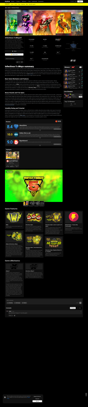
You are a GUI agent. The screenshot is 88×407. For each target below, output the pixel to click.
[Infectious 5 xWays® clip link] (7, 153)
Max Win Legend (32, 4)
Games (15, 4)
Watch (81, 96)
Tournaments (41, 1)
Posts (29, 1)
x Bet (75, 103)
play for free (30, 73)
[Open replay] (82, 71)
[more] (81, 311)
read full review (56, 136)
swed (10, 311)
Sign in (80, 1)
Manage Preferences (37, 396)
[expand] (40, 130)
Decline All (37, 398)
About (27, 4)
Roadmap (23, 4)
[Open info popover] (70, 67)
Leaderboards (34, 1)
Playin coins (22, 115)
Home (12, 4)
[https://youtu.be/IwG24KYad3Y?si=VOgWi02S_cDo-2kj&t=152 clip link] (12, 155)
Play (81, 94)
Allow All (37, 401)
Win (71, 103)
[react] (14, 315)
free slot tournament (9, 104)
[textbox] (44, 300)
